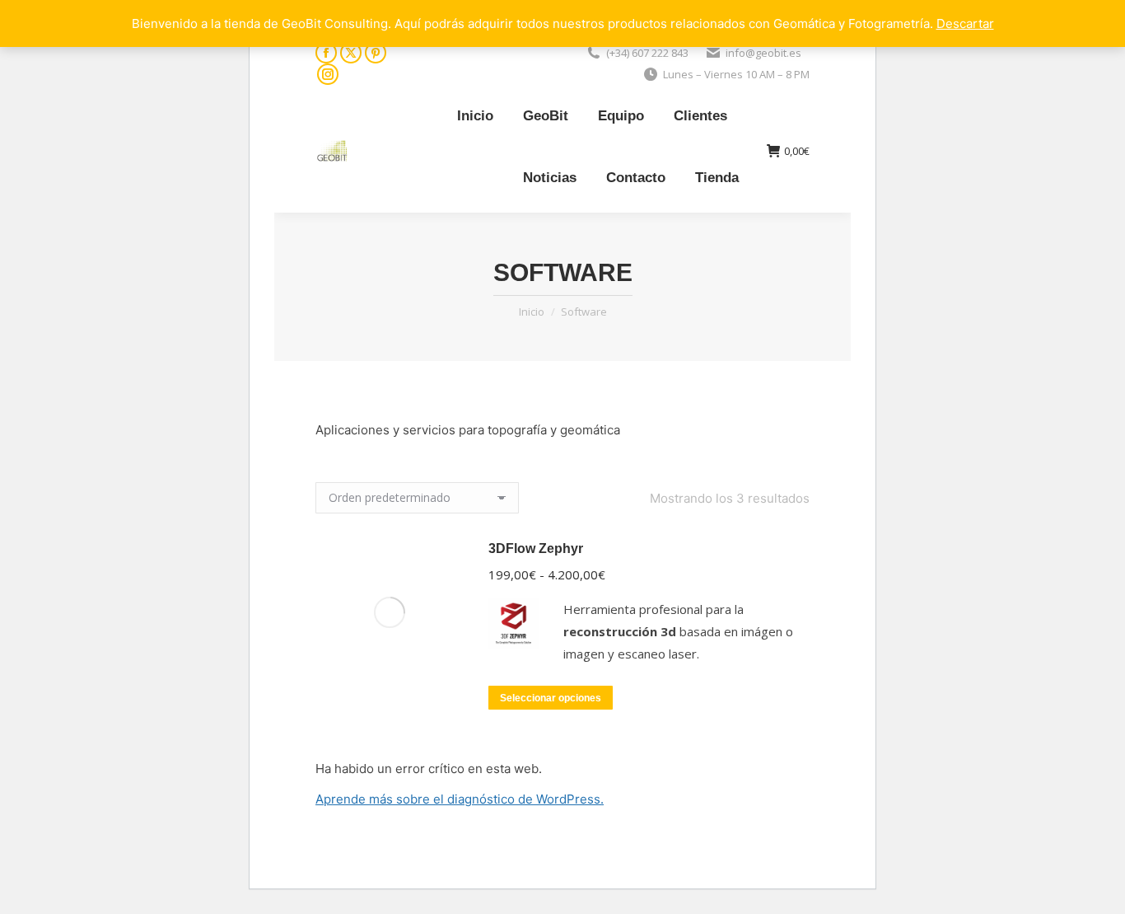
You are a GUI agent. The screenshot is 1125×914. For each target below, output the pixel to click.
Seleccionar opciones (550, 698)
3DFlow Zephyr (535, 548)
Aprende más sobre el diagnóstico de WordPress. (459, 799)
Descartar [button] (965, 23)
